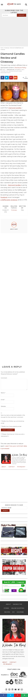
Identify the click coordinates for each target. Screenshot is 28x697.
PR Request (21, 466)
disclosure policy (6, 72)
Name (3, 393)
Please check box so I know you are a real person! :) (12, 435)
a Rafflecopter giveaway (9, 200)
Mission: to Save (14, 4)
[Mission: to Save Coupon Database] (14, 575)
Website (3, 406)
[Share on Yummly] (15, 77)
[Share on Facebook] (2, 77)
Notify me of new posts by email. (11, 426)
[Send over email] (24, 695)
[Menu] (2, 4)
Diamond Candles (14, 108)
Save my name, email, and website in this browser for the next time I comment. (13, 416)
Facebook (4, 197)
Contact (12, 466)
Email (3, 399)
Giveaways (14, 210)
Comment (4, 378)
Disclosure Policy (20, 68)
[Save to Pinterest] (11, 77)
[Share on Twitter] (7, 77)
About (4, 466)
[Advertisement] (14, 31)
